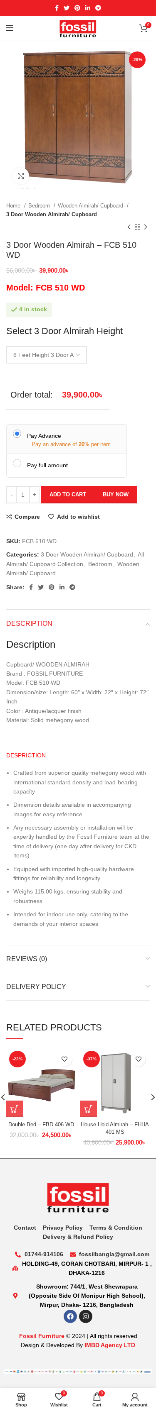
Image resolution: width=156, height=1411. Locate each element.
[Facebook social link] (56, 7)
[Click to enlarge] (20, 176)
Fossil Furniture (41, 1336)
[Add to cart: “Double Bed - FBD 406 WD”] (14, 1109)
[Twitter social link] (66, 7)
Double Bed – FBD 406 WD (41, 1125)
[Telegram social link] (98, 7)
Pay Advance (44, 435)
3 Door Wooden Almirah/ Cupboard (51, 214)
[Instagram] (85, 1316)
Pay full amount (47, 465)
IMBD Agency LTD (109, 1345)
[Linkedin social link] (88, 7)
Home (14, 206)
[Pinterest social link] (77, 7)
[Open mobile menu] (9, 28)
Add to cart (68, 494)
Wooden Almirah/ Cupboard (91, 206)
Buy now (116, 494)
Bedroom (40, 206)
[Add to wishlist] (64, 1059)
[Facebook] (70, 1316)
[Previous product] (129, 227)
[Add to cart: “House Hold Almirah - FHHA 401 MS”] (88, 1109)
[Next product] (145, 227)
